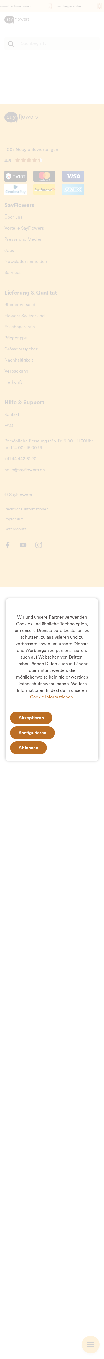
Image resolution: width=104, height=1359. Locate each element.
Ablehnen (28, 747)
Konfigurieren (32, 732)
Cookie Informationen (51, 697)
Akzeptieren (31, 717)
